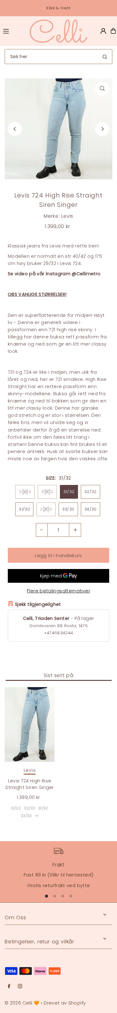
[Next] (102, 129)
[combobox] (58, 56)
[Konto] (103, 31)
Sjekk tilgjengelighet (38, 604)
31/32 (69, 492)
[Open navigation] (13, 30)
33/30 (68, 509)
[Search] (104, 56)
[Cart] (113, 31)
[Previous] (15, 129)
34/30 (90, 509)
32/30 (46, 509)
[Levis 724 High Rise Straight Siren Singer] (30, 724)
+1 (36, 815)
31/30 (24, 509)
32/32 (90, 492)
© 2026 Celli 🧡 (22, 1003)
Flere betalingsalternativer (58, 591)
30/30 (25, 492)
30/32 (47, 492)
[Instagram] (20, 986)
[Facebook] (9, 986)
